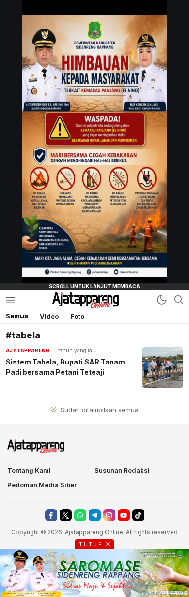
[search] (179, 299)
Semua (17, 316)
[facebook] (51, 515)
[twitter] (66, 515)
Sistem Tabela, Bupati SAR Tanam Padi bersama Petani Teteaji (65, 367)
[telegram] (95, 515)
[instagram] (109, 515)
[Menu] (10, 299)
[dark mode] (162, 299)
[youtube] (124, 515)
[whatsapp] (80, 515)
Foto (77, 316)
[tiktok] (138, 515)
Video (49, 316)
